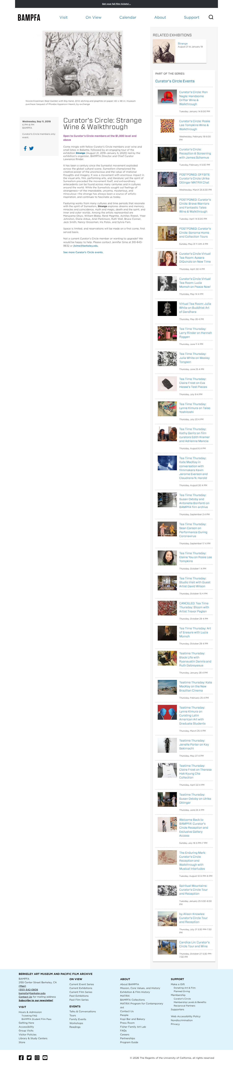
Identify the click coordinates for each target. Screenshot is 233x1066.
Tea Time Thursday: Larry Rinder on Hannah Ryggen (195, 332)
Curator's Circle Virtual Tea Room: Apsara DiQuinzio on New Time (195, 257)
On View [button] (93, 17)
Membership (178, 995)
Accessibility (26, 1026)
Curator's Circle (182, 999)
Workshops (76, 1023)
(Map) (22, 986)
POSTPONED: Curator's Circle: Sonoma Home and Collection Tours (195, 232)
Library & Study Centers (33, 1038)
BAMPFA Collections (132, 999)
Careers (124, 1034)
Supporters (177, 1009)
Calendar (127, 17)
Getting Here (26, 1022)
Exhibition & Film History (135, 992)
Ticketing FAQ (29, 1016)
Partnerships (127, 1038)
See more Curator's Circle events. (83, 252)
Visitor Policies (27, 1034)
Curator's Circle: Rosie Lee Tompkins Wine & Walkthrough (194, 125)
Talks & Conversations (82, 1011)
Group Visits (26, 1030)
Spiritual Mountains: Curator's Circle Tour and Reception (193, 889)
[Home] (32, 17)
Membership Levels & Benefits (190, 1002)
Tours (72, 1015)
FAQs (123, 1030)
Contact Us (25, 996)
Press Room (127, 1022)
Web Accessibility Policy (186, 1016)
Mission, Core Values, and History (140, 988)
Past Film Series (79, 999)
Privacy (175, 1024)
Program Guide (129, 1042)
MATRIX (125, 995)
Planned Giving (182, 991)
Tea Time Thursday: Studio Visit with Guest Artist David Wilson (194, 582)
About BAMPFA (129, 984)
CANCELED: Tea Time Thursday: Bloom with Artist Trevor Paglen (194, 607)
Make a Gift (178, 984)
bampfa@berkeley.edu (32, 993)
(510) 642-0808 (28, 989)
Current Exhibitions (80, 988)
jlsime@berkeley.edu (85, 245)
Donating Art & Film (185, 988)
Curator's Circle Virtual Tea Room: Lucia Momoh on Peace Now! (195, 282)
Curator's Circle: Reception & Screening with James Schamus (195, 153)
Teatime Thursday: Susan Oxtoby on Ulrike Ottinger (195, 798)
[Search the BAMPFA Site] (213, 17)
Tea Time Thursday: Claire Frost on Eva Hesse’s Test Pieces (193, 382)
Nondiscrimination (182, 1020)
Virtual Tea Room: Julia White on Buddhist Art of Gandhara (195, 307)
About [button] (160, 17)
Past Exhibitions (79, 995)
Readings (75, 1027)
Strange (80, 153)
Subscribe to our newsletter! (36, 1000)
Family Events (77, 1019)
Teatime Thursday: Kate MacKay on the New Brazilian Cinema (195, 686)
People (124, 1015)
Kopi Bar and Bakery (132, 1019)
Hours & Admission (30, 1012)
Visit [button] (63, 17)
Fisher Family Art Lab (133, 1026)
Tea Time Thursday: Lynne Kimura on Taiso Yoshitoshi (194, 408)
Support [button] (191, 17)
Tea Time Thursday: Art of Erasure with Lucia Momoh (195, 632)
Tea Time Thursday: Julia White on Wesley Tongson (194, 357)
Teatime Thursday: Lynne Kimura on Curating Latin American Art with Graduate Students (192, 715)
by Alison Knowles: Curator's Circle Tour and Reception (193, 918)
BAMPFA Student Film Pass (36, 1019)
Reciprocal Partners (184, 1006)
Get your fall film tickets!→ (116, 4)
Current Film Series (80, 992)
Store (22, 1042)
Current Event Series (81, 984)
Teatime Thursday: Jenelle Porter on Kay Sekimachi (194, 744)
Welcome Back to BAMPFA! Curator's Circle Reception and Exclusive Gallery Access (193, 827)
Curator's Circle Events (175, 81)
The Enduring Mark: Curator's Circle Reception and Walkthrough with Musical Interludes (192, 860)
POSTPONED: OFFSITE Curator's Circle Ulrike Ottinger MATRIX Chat (194, 178)
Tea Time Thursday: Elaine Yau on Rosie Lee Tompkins (195, 557)
